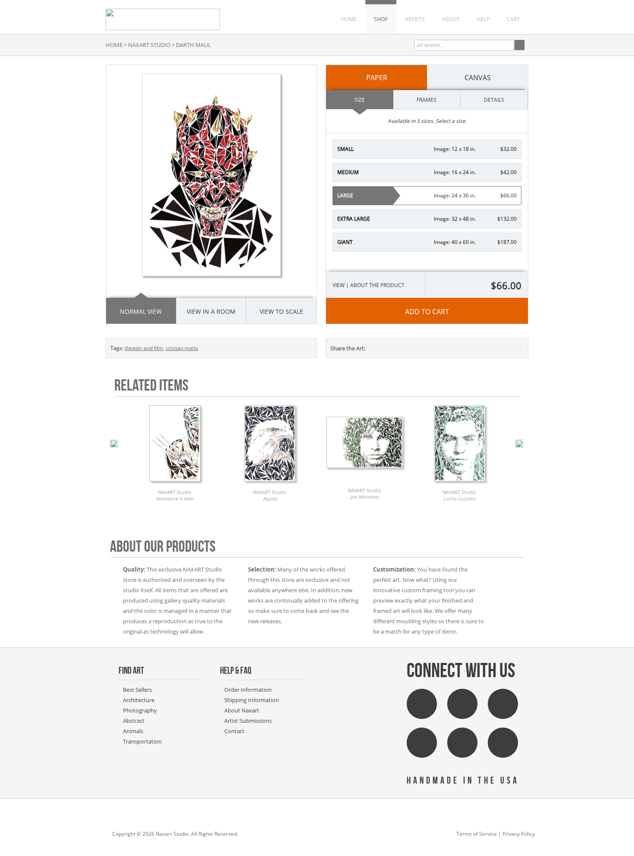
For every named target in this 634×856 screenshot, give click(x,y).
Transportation (142, 741)
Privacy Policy (518, 833)
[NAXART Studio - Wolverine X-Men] (175, 483)
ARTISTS (415, 19)
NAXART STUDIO (149, 45)
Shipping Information (251, 700)
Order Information (248, 690)
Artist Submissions (248, 721)
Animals (133, 731)
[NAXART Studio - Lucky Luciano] (459, 483)
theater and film (144, 348)
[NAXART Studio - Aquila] (269, 483)
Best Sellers (137, 690)
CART (513, 19)
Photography (140, 710)
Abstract (133, 721)
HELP (483, 19)
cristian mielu (182, 348)
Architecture (138, 700)
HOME (349, 19)
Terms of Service (476, 833)
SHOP (381, 19)
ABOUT (451, 19)
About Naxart (241, 710)
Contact (234, 731)
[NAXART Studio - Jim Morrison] (364, 470)
